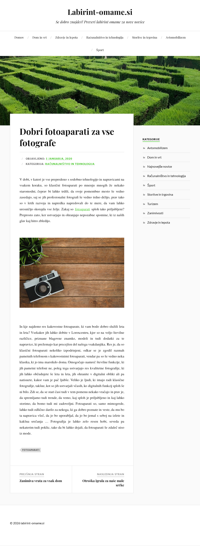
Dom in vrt (39, 37)
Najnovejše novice (159, 166)
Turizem (152, 204)
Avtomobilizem (176, 37)
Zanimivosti (155, 213)
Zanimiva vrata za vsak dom (41, 481)
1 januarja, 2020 (59, 158)
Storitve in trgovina (144, 37)
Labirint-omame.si (100, 12)
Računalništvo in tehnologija (104, 37)
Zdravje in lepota (66, 37)
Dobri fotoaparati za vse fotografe (67, 136)
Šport (100, 50)
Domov (19, 37)
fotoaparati (82, 209)
